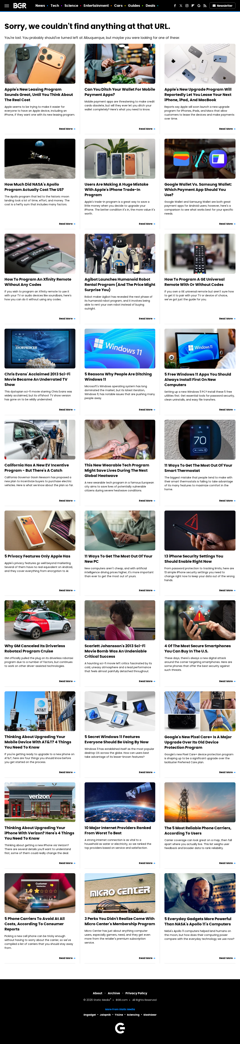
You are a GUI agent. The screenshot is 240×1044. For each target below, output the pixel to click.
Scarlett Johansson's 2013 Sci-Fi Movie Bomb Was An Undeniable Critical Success (116, 651)
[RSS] (204, 5)
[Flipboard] (192, 5)
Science (71, 5)
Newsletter (224, 6)
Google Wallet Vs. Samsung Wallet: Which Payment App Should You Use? (198, 189)
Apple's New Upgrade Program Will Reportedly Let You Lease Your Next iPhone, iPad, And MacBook (198, 94)
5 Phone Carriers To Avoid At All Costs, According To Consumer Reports (34, 924)
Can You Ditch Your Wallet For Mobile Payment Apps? (120, 92)
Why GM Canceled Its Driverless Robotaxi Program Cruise (34, 648)
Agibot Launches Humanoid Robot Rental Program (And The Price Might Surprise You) (120, 284)
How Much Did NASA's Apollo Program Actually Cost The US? (34, 187)
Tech (55, 5)
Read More (66, 128)
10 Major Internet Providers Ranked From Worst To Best (118, 830)
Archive (114, 993)
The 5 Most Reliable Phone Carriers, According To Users (197, 831)
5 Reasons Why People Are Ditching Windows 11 (118, 377)
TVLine (119, 1014)
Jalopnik (105, 1014)
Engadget (90, 1014)
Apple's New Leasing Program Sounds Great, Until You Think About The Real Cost (38, 94)
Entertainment (96, 5)
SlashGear (150, 1014)
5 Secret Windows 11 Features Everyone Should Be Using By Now (116, 739)
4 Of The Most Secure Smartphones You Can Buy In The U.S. (197, 648)
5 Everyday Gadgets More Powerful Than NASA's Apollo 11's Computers (197, 921)
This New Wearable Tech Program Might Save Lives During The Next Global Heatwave (117, 470)
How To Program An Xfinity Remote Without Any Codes (37, 282)
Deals (150, 5)
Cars (118, 5)
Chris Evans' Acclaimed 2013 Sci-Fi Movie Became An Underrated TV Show (37, 379)
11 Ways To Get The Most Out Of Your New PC (118, 559)
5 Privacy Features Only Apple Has (37, 556)
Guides (134, 5)
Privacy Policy (136, 993)
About (97, 993)
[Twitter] (180, 5)
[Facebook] (174, 5)
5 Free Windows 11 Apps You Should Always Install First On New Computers (197, 379)
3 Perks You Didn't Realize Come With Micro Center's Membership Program (120, 921)
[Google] (198, 5)
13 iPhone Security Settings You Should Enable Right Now (193, 559)
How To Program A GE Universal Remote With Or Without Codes (194, 282)
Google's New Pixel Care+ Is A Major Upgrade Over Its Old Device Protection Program (198, 742)
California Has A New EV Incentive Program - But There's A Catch (36, 468)
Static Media (102, 1000)
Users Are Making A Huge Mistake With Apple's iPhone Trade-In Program (116, 189)
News (40, 5)
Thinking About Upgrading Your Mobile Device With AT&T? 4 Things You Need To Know (37, 742)
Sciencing (133, 1014)
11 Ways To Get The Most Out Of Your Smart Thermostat (198, 468)
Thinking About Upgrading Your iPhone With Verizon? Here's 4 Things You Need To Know (39, 833)
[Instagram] (186, 5)
